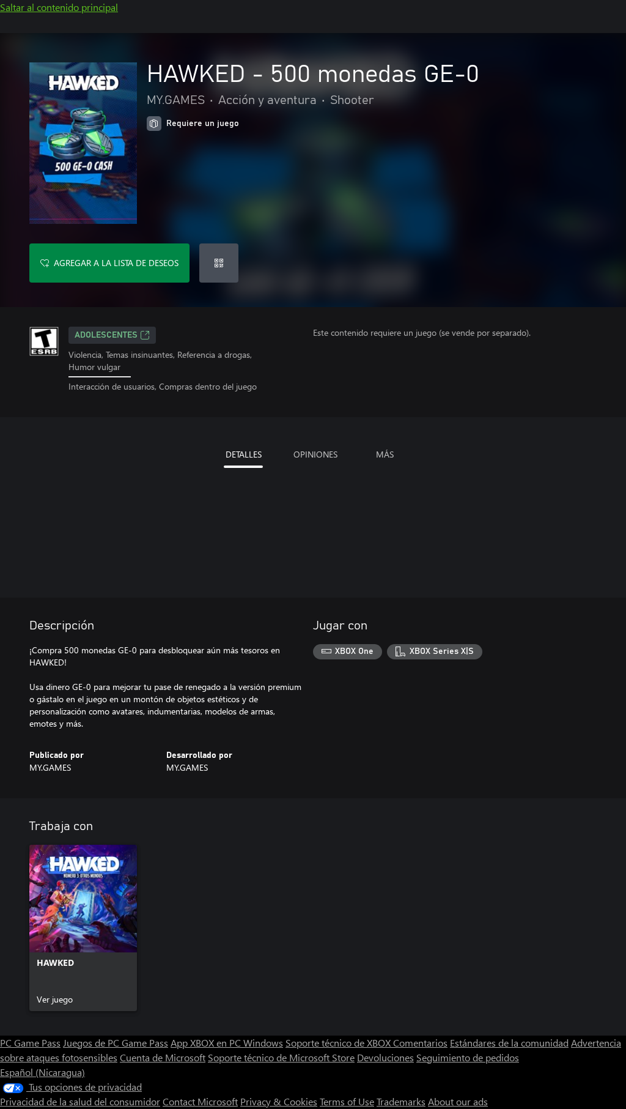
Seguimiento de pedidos (467, 1057)
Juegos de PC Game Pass (115, 1042)
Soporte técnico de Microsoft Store (281, 1057)
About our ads (458, 1101)
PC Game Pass (30, 1042)
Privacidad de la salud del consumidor (80, 1101)
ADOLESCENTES (106, 335)
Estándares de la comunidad (509, 1042)
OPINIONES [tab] (315, 454)
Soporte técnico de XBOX (339, 1042)
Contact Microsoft (200, 1101)
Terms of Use (347, 1101)
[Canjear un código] (218, 263)
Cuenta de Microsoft (162, 1057)
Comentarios (420, 1042)
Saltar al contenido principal (59, 7)
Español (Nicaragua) (42, 1072)
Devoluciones (385, 1057)
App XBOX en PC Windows (227, 1042)
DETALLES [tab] (244, 454)
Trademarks (401, 1101)
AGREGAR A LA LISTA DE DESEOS (116, 263)
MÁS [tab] (385, 454)
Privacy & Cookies (278, 1101)
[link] (83, 928)
